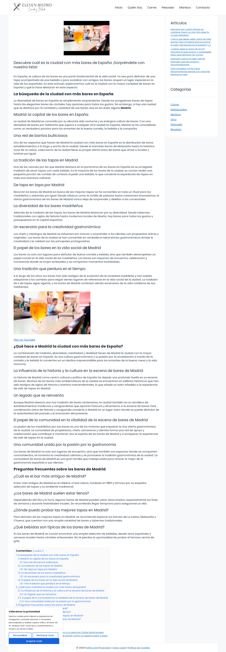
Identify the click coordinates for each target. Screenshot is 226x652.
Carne (151, 7)
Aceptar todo (34, 641)
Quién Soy (135, 7)
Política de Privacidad (97, 647)
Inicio (118, 7)
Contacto (203, 7)
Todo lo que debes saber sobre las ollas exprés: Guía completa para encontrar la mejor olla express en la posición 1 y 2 (191, 42)
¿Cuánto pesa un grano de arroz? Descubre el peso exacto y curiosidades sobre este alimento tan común (191, 51)
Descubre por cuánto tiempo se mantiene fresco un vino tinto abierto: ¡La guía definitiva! (190, 32)
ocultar (38, 550)
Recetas (176, 129)
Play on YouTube (24, 340)
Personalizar (20, 635)
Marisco (185, 7)
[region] (34, 627)
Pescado (168, 7)
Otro (173, 119)
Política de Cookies (139, 647)
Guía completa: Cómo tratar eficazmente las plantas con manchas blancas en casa (190, 71)
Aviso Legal (119, 647)
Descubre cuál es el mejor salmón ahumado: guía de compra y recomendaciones (188, 61)
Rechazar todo (45, 635)
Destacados (179, 109)
